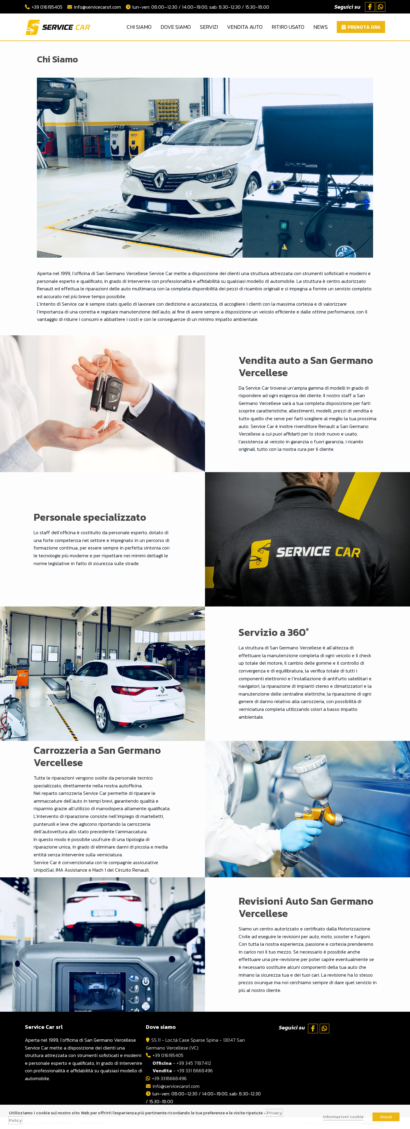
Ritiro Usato (288, 27)
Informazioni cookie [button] (343, 1116)
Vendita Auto (245, 27)
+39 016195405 (47, 6)
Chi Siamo (139, 27)
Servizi (209, 27)
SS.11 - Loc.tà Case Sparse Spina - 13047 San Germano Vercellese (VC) (195, 1043)
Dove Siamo (176, 27)
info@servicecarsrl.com (97, 6)
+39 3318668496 (169, 1078)
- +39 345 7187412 (181, 1063)
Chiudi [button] (386, 1117)
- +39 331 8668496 (182, 1070)
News (320, 27)
